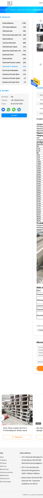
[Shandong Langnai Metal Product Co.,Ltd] (9, 3)
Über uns (3, 466)
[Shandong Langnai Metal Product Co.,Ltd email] (3, 109)
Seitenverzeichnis (6, 472)
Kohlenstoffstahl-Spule (14, 78)
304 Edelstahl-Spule (14, 47)
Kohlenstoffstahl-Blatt (14, 74)
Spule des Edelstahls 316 (14, 51)
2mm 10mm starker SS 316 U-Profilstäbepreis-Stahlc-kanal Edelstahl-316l (15, 430)
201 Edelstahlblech (14, 27)
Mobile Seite (4, 475)
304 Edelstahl (14, 31)
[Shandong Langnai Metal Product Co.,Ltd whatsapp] (8, 109)
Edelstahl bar (14, 58)
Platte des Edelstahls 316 (14, 35)
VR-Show (3, 463)
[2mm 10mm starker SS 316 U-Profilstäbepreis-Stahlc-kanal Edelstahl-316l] (17, 410)
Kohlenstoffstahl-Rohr (14, 82)
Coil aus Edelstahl (14, 43)
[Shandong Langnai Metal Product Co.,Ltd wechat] (14, 109)
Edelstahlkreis (14, 39)
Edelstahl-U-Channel (14, 66)
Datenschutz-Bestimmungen (5, 480)
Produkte (3, 460)
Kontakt (14, 115)
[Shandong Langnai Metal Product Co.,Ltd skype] (19, 109)
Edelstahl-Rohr (14, 55)
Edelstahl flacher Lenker (14, 62)
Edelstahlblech (14, 23)
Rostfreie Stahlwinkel (14, 70)
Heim (2, 457)
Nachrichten (4, 469)
